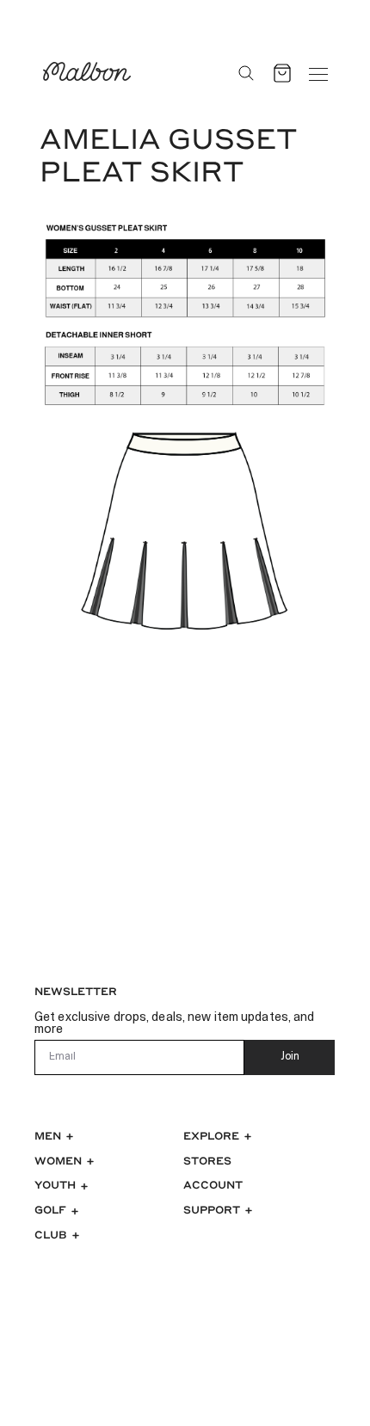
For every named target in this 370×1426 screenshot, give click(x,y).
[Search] (246, 73)
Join (290, 1057)
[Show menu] (318, 73)
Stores (207, 1160)
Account (213, 1184)
